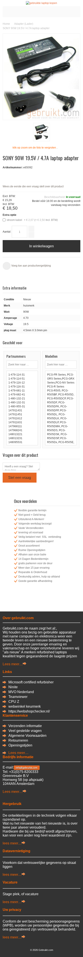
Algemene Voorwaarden (27, 735)
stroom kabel (32, 220)
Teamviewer (17, 697)
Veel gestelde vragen (25, 731)
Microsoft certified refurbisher (31, 682)
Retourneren (18, 740)
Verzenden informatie (25, 726)
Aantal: (7, 231)
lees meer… (12, 843)
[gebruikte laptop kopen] (41, 3)
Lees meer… (13, 664)
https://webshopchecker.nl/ (29, 711)
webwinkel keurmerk (24, 706)
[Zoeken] (34, 364)
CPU (12, 701)
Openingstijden (20, 745)
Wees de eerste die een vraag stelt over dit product (33, 186)
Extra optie (9, 214)
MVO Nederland (21, 692)
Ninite (13, 687)
